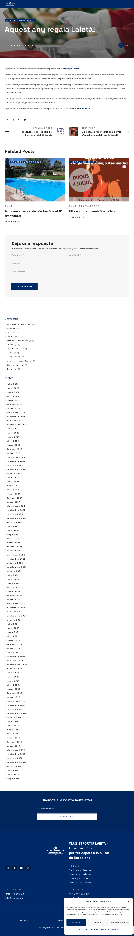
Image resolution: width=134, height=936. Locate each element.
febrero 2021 (14, 644)
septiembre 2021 (17, 616)
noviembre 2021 (16, 608)
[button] (128, 901)
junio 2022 (13, 579)
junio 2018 (13, 774)
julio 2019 (13, 721)
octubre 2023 (15, 514)
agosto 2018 (14, 766)
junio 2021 (13, 628)
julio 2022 (13, 575)
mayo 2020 (13, 681)
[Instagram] (7, 868)
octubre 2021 (15, 612)
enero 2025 (13, 453)
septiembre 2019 (17, 713)
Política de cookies (86, 929)
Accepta (76, 922)
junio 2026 (13, 388)
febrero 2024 (15, 498)
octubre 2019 (15, 709)
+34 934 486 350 (79, 893)
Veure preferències (119, 922)
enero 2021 (13, 648)
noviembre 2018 (16, 754)
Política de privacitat (102, 929)
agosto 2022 (14, 571)
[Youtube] (21, 868)
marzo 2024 (14, 494)
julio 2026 (13, 384)
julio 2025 (13, 429)
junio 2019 (13, 725)
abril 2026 (13, 396)
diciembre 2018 (16, 750)
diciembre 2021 (16, 603)
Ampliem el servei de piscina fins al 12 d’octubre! (33, 213)
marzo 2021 (13, 640)
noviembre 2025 (16, 416)
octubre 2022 (15, 563)
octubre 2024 (15, 465)
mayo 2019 (13, 729)
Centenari (15, 332)
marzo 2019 (13, 738)
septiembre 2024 (17, 469)
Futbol (13, 344)
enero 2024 (13, 502)
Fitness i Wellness (20, 340)
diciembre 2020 (16, 652)
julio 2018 (13, 770)
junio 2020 (13, 677)
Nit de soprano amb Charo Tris (92, 211)
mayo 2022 (13, 583)
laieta (28, 45)
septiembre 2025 (17, 425)
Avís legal (24, 920)
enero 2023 (13, 551)
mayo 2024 (13, 486)
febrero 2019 (14, 742)
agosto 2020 (14, 669)
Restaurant (89, 206)
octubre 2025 (15, 420)
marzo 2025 (13, 445)
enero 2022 (13, 599)
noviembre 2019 (16, 705)
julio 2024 (13, 477)
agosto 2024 (14, 473)
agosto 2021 (14, 620)
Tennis (14, 369)
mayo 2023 (13, 534)
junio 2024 (13, 481)
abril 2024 (13, 490)
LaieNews (17, 348)
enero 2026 (13, 408)
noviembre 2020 (16, 656)
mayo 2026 (13, 392)
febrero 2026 (14, 404)
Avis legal (114, 929)
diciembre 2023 (16, 506)
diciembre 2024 (16, 457)
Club (9, 45)
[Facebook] (14, 868)
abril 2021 (13, 636)
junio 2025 (13, 433)
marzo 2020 (13, 689)
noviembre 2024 (16, 461)
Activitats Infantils (21, 324)
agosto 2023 (14, 522)
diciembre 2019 (16, 701)
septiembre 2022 (17, 567)
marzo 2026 (13, 400)
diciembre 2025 (16, 412)
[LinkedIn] (28, 868)
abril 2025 (13, 441)
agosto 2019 (14, 717)
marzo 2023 (13, 542)
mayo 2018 (13, 778)
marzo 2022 (13, 591)
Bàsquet (15, 328)
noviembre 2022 (16, 559)
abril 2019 (13, 734)
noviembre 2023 (16, 510)
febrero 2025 (14, 449)
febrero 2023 (14, 547)
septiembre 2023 (17, 518)
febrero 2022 (14, 595)
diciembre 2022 (16, 555)
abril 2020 (13, 685)
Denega (97, 922)
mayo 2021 (13, 632)
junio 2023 (13, 530)
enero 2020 (13, 697)
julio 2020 (13, 673)
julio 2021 (13, 624)
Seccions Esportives (22, 361)
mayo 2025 (13, 437)
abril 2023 (13, 538)
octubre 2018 (15, 758)
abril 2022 (13, 587)
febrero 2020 (14, 693)
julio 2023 (13, 526)
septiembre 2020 (17, 664)
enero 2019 (13, 746)
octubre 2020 (15, 660)
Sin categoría (17, 365)
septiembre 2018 (17, 762)
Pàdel (13, 353)
